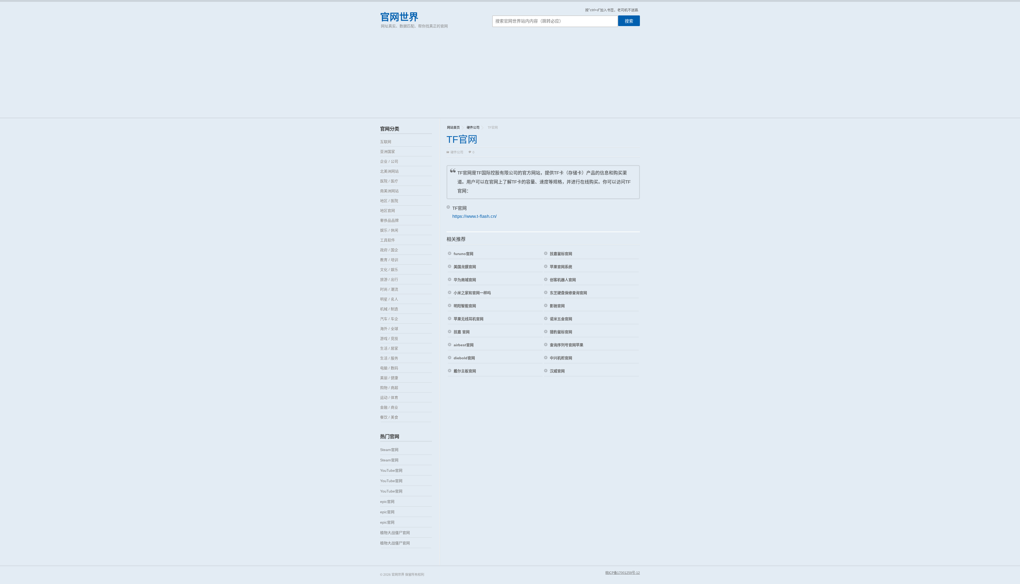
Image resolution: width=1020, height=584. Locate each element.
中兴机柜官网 (561, 358)
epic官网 (387, 501)
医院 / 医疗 (389, 181)
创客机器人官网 (563, 280)
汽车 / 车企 (389, 319)
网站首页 (453, 128)
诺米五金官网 (561, 319)
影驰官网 (557, 306)
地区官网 (387, 210)
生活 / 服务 (389, 358)
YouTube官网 (391, 470)
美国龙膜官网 (465, 267)
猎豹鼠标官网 (561, 332)
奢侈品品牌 (389, 220)
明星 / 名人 (389, 299)
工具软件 (387, 240)
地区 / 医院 (389, 201)
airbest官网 (464, 345)
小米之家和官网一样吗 (472, 293)
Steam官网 (389, 450)
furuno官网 (463, 254)
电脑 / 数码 (389, 368)
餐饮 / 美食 (389, 417)
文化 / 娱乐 (389, 270)
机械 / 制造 (389, 309)
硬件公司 (473, 128)
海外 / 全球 (389, 329)
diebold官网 (464, 358)
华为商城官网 (465, 280)
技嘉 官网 (462, 332)
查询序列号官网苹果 (566, 345)
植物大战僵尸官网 (395, 533)
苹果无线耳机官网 (468, 319)
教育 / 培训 (389, 260)
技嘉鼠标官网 (561, 254)
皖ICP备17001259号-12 (622, 573)
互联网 (385, 142)
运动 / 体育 (389, 397)
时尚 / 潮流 (389, 289)
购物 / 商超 (389, 388)
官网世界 (399, 17)
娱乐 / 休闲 (389, 230)
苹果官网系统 (561, 267)
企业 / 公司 (389, 161)
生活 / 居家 (389, 348)
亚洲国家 (387, 151)
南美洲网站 (389, 191)
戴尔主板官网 (465, 371)
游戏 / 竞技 (389, 338)
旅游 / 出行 (389, 279)
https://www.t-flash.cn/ (474, 216)
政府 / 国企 (389, 250)
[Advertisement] (510, 77)
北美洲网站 (389, 171)
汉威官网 (557, 371)
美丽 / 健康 (389, 378)
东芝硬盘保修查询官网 (568, 293)
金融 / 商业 (389, 407)
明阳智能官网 (465, 306)
